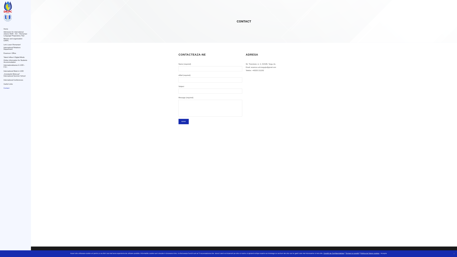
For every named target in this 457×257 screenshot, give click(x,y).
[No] (454, 253)
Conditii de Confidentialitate (333, 253)
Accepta (384, 253)
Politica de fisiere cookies (369, 253)
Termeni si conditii (352, 253)
